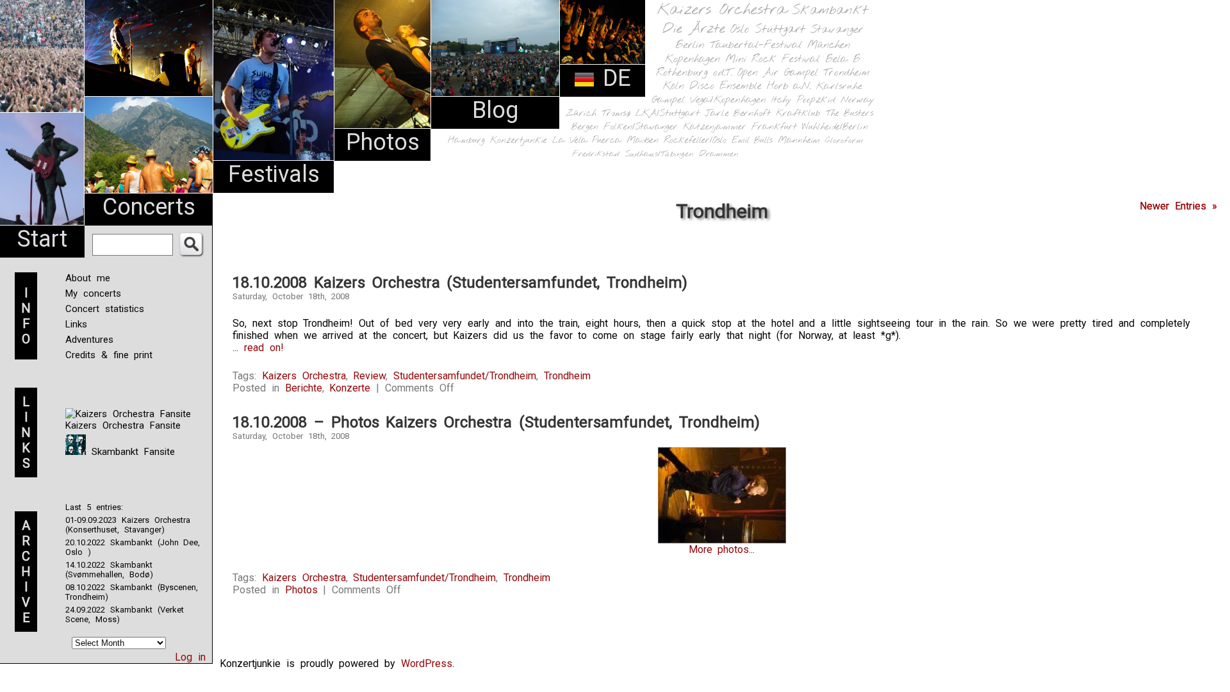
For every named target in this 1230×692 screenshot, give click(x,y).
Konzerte (349, 388)
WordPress (426, 663)
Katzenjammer (714, 127)
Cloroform (844, 140)
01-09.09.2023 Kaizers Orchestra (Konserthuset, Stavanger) (127, 524)
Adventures (89, 339)
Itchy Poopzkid (803, 100)
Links (76, 324)
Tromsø (616, 113)
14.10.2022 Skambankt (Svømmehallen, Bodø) (109, 569)
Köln (673, 86)
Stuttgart (780, 29)
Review (369, 376)
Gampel (668, 100)
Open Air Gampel (777, 72)
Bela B (842, 59)
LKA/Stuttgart (668, 113)
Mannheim (799, 140)
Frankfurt (774, 127)
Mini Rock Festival (772, 59)
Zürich (581, 113)
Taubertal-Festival (756, 45)
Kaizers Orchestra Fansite (123, 425)
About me (87, 278)
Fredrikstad (595, 154)
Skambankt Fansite (130, 451)
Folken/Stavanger (640, 127)
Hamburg (466, 141)
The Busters (849, 114)
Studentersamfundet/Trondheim (464, 376)
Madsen (643, 141)
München (828, 45)
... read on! (258, 348)
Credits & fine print (108, 355)
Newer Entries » (1178, 206)
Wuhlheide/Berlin (835, 127)
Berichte (303, 388)
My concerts (93, 293)
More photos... (722, 549)
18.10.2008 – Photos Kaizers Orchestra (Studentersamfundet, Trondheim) (496, 422)
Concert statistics (104, 309)
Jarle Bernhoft (738, 113)
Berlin (690, 45)
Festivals (274, 174)
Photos (383, 142)
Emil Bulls (752, 140)
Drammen (719, 154)
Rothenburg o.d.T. (694, 72)
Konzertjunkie (518, 141)
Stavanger (836, 29)
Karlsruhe (839, 86)
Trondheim (846, 72)
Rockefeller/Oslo (695, 141)
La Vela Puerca (586, 141)
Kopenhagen (692, 59)
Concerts (148, 207)
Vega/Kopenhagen (728, 100)
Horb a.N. (789, 86)
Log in (190, 657)
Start (42, 239)
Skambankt (830, 10)
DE (613, 78)
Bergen (584, 127)
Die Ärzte (693, 29)
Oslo (740, 29)
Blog (495, 110)
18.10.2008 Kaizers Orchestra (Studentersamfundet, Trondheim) (460, 283)
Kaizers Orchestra (722, 10)
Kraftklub (798, 114)
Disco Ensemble (725, 86)
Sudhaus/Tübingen (659, 154)
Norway (857, 100)
